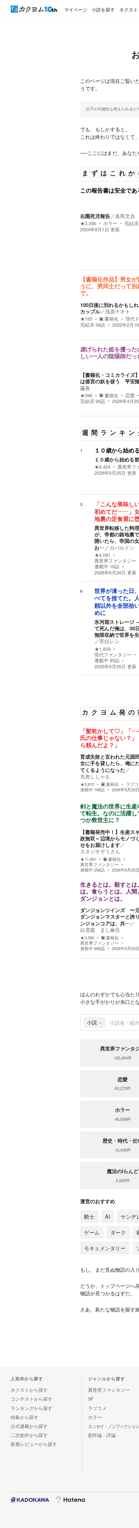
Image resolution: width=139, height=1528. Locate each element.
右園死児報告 (95, 215)
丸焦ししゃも (95, 776)
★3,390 (88, 223)
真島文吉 (125, 215)
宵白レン (109, 641)
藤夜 (85, 388)
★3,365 (87, 937)
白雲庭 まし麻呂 (100, 929)
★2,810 (87, 784)
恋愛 (130, 395)
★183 (86, 319)
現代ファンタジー (113, 654)
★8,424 (102, 467)
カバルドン (121, 547)
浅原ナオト (117, 311)
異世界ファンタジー (115, 560)
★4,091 (102, 555)
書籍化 (111, 319)
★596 (86, 395)
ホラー (110, 223)
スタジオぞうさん (100, 851)
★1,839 (102, 649)
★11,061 (88, 859)
